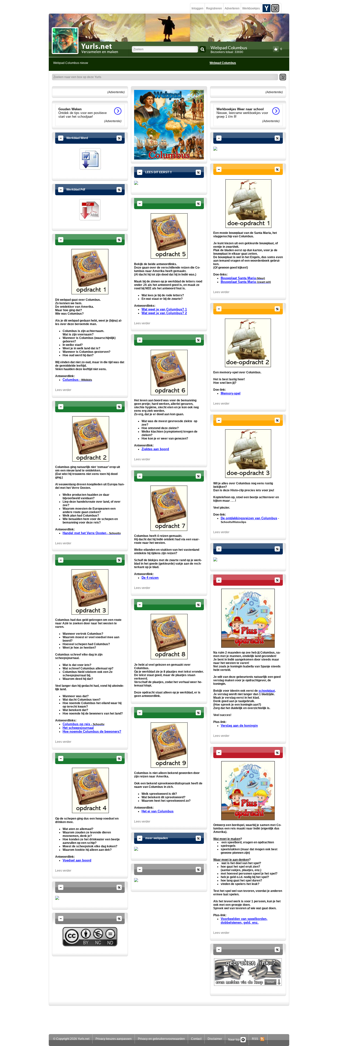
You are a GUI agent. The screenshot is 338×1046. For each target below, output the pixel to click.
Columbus (77, 380)
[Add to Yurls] (266, 8)
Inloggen (197, 8)
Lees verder (63, 390)
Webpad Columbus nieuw (70, 63)
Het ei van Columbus (157, 811)
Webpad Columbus (223, 63)
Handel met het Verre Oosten (92, 533)
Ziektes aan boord (155, 449)
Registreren (214, 8)
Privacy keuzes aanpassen (114, 1039)
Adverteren (232, 8)
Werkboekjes (251, 8)
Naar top (234, 1039)
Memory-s (228, 393)
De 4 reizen (150, 577)
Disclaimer (215, 1039)
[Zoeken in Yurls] (202, 49)
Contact (196, 1039)
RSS (256, 1039)
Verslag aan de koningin (239, 725)
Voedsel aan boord (77, 860)
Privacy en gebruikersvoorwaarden (161, 1039)
